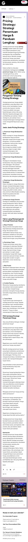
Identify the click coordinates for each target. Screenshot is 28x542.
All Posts (3, 8)
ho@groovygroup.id (8, 529)
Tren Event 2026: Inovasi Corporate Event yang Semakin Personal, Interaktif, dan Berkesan (13, 500)
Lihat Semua (22, 480)
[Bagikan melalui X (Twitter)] (7, 469)
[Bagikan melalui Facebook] (3, 469)
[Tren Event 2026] (14, 490)
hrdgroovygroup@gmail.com (10, 521)
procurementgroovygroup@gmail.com (12, 535)
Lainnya (11, 8)
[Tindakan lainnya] (24, 17)
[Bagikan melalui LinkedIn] (10, 469)
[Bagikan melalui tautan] (14, 469)
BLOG (4, 465)
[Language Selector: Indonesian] (24, 2)
